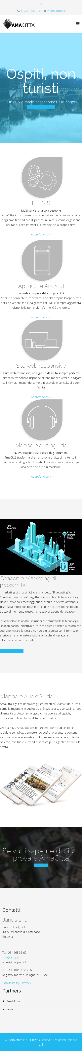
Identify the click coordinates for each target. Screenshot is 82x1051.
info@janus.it (10, 957)
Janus (9, 1009)
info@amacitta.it (56, 11)
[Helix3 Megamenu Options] (78, 23)
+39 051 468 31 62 (31, 11)
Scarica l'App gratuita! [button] (41, 107)
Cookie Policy (10, 983)
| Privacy (25, 983)
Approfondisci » (41, 234)
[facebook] (41, 5)
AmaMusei (13, 1001)
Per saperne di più (11, 651)
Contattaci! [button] (41, 865)
